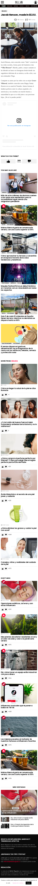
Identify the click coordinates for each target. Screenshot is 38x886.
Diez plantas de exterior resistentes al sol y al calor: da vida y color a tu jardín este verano (19, 639)
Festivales (5, 283)
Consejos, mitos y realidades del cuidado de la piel (18, 563)
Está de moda (11, 253)
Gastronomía (6, 343)
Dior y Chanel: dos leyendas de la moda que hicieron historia (22, 825)
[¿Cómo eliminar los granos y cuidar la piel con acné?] (19, 514)
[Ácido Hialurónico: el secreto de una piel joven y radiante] (19, 480)
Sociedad (10, 224)
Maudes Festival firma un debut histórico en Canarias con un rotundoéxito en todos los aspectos (19, 288)
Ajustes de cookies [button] (18, 883)
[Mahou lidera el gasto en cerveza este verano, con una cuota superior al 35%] (19, 215)
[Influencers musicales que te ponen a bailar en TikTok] (19, 693)
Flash (3, 6)
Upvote (8, 161)
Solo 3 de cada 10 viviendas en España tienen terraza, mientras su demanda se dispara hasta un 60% (18, 318)
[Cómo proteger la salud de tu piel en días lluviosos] (19, 374)
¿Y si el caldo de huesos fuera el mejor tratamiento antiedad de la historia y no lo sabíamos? (19, 424)
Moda (16, 6)
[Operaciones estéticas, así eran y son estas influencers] (19, 591)
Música (13, 283)
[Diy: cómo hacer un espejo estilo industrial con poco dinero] (19, 660)
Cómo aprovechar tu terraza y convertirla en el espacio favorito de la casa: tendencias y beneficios (18, 258)
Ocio (21, 6)
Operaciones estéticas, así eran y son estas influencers (17, 604)
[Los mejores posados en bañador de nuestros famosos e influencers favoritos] (19, 727)
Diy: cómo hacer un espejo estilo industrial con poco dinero (19, 673)
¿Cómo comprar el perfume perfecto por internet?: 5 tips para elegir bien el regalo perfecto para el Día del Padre (18, 460)
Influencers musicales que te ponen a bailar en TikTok (16, 706)
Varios (4, 192)
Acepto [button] (28, 883)
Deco (27, 6)
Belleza (9, 6)
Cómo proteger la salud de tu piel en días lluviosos (18, 389)
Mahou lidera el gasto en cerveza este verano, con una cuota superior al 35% (17, 228)
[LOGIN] (35, 2)
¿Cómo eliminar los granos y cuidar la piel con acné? (18, 529)
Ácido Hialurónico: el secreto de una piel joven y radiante (17, 495)
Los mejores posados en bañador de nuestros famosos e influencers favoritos (18, 740)
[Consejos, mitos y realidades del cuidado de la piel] (19, 548)
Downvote (29, 161)
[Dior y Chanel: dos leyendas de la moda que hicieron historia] (5, 826)
